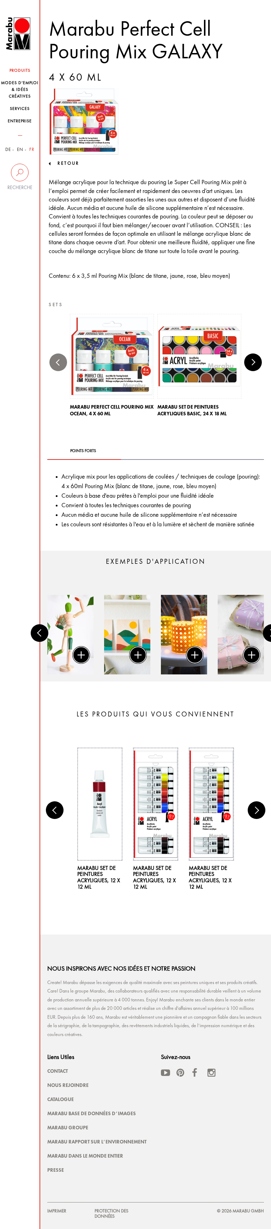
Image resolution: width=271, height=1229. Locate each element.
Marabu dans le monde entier (85, 1156)
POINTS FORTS (83, 451)
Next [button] (253, 362)
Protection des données (111, 1213)
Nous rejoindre (68, 1085)
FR (32, 149)
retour (68, 163)
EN (20, 149)
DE (8, 149)
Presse (55, 1170)
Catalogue (60, 1099)
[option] (112, 367)
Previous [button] (58, 362)
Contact (57, 1071)
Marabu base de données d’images (91, 1113)
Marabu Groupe (67, 1127)
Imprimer (56, 1211)
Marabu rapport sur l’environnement (96, 1142)
